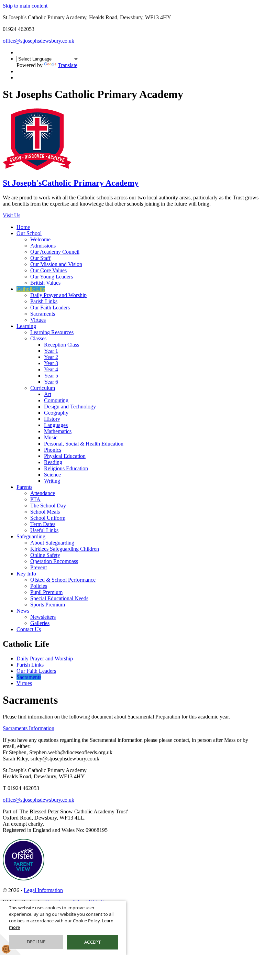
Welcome (40, 239)
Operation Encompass (54, 561)
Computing (56, 400)
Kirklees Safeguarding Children (64, 549)
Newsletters (43, 617)
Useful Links (44, 530)
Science (52, 475)
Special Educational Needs (59, 598)
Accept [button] (92, 942)
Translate (67, 65)
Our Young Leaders (51, 276)
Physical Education (65, 456)
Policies (38, 586)
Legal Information (43, 890)
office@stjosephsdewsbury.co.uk (38, 41)
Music (50, 437)
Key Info (26, 574)
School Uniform (47, 518)
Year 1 (51, 351)
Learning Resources (52, 332)
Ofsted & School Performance (63, 580)
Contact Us (28, 629)
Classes (38, 338)
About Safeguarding (52, 543)
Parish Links (43, 301)
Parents (24, 487)
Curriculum (42, 388)
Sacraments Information (28, 728)
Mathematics (58, 431)
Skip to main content (25, 6)
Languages (56, 425)
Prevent (38, 567)
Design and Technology (70, 406)
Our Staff (40, 258)
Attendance (42, 493)
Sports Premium (47, 604)
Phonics (52, 450)
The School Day (48, 505)
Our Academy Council (54, 252)
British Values (45, 283)
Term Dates (42, 524)
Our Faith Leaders (50, 307)
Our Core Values (48, 270)
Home (23, 227)
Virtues (38, 320)
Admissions (43, 246)
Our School (29, 233)
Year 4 (51, 369)
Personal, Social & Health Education (83, 444)
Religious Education (66, 468)
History (52, 419)
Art (47, 394)
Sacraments (42, 314)
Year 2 (51, 357)
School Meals (45, 512)
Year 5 (51, 375)
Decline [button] (36, 941)
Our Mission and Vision (56, 264)
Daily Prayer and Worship (58, 295)
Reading (53, 462)
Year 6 (51, 382)
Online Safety (45, 555)
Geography (56, 413)
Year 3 (51, 363)
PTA (35, 499)
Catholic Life (30, 289)
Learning (26, 326)
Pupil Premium (46, 592)
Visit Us (11, 215)
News (22, 611)
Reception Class (61, 345)
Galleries (40, 623)
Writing (52, 481)
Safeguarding (30, 536)
